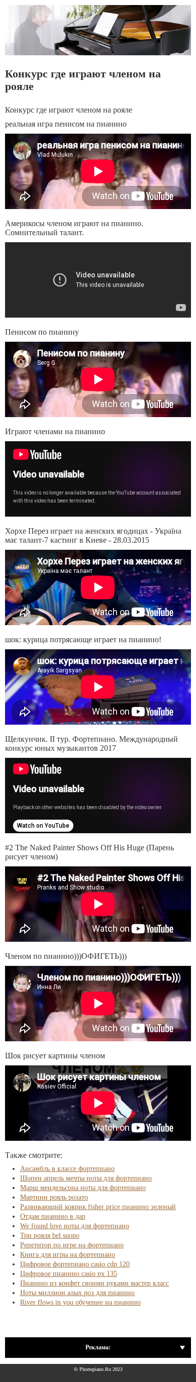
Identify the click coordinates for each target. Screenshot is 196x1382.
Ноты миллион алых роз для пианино (77, 1293)
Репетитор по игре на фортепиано (72, 1245)
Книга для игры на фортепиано (67, 1254)
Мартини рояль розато (54, 1197)
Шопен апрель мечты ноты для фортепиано (86, 1178)
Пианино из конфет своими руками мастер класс (94, 1283)
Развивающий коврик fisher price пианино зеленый (98, 1207)
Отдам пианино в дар (52, 1216)
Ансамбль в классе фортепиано (67, 1168)
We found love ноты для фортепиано (74, 1226)
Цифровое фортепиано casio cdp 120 (75, 1264)
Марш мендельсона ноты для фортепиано (83, 1188)
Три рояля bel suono (49, 1235)
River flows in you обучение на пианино (80, 1302)
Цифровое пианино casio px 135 (68, 1273)
